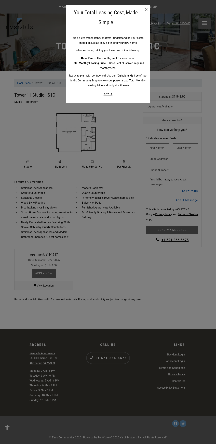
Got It (108, 94)
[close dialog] (146, 10)
